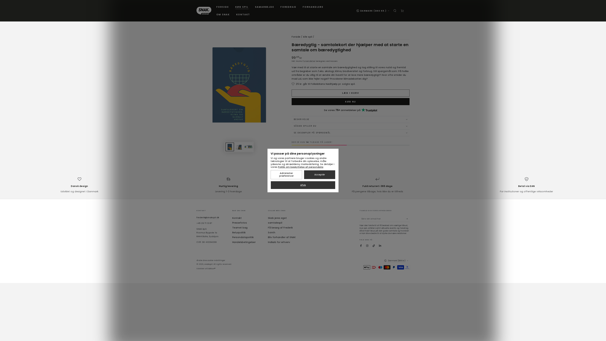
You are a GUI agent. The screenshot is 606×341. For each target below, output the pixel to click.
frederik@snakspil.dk (207, 217)
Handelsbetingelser (244, 242)
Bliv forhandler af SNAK (282, 237)
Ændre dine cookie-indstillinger (210, 260)
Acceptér (319, 174)
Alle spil (307, 36)
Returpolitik (239, 232)
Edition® (211, 268)
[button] (395, 11)
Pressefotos (239, 222)
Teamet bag (240, 227)
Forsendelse (309, 61)
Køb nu (350, 101)
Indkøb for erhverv (279, 242)
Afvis (303, 185)
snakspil (208, 264)
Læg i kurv (350, 93)
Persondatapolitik (243, 237)
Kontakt (237, 218)
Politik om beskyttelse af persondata (300, 167)
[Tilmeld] (408, 219)
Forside (296, 36)
